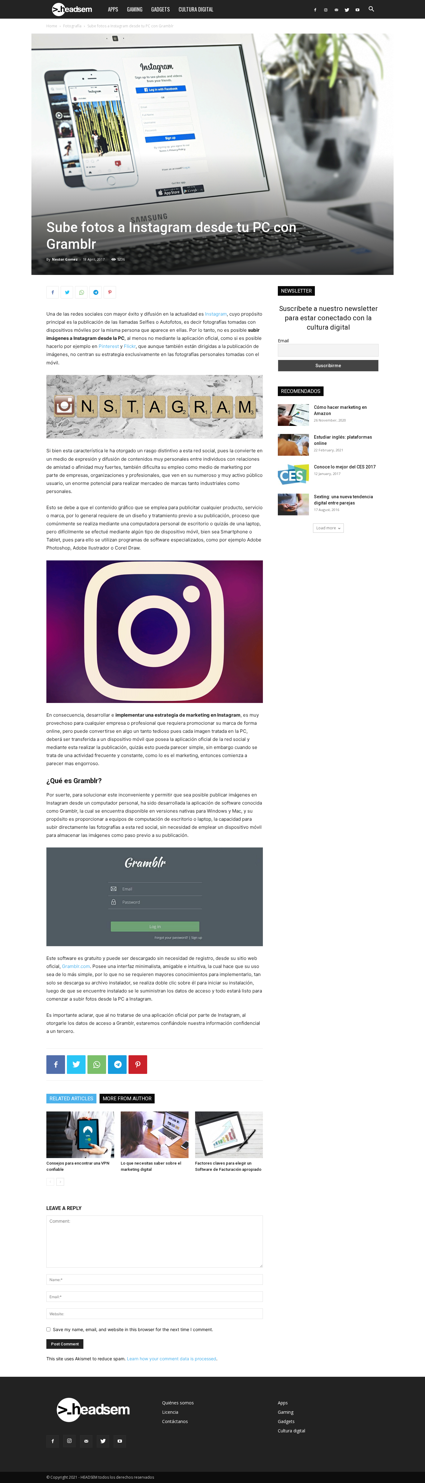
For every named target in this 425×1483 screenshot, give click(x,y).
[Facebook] (315, 9)
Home (51, 26)
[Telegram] (95, 292)
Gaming (134, 9)
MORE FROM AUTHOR (127, 1099)
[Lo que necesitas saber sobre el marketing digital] (155, 1134)
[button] (371, 10)
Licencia (170, 1412)
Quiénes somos (178, 1403)
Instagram (216, 314)
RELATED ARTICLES (71, 1099)
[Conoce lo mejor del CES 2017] (293, 475)
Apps (113, 9)
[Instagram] (325, 9)
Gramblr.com (76, 966)
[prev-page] (50, 1182)
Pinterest (109, 346)
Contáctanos (175, 1421)
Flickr (130, 346)
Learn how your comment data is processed (171, 1358)
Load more (326, 528)
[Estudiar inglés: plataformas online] (293, 445)
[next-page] (60, 1182)
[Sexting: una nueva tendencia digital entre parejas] (293, 504)
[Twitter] (347, 9)
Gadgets (160, 9)
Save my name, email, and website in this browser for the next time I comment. (133, 1329)
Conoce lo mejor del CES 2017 (345, 466)
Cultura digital (196, 9)
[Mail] (336, 9)
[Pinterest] (110, 292)
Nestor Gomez (65, 259)
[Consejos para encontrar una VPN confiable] (80, 1134)
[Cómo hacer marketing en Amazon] (293, 415)
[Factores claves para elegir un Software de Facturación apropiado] (229, 1134)
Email (283, 341)
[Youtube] (357, 9)
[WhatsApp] (81, 292)
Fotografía (72, 26)
